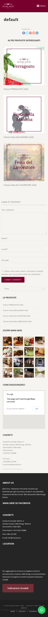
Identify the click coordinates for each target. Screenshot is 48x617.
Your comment (7, 210)
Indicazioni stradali (18, 588)
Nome (4, 238)
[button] (41, 610)
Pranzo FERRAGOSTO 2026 (16, 89)
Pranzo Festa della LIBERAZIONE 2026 (17, 321)
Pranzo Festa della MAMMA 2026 (19, 137)
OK (36, 409)
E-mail (4, 249)
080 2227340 (11, 534)
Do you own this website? (15, 409)
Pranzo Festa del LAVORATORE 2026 (20, 185)
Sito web (5, 260)
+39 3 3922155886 (19, 530)
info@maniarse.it (14, 538)
